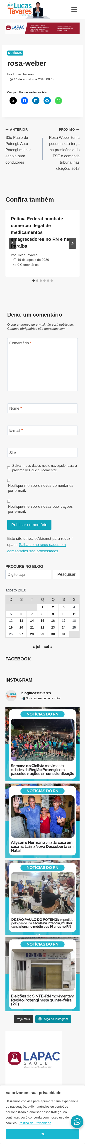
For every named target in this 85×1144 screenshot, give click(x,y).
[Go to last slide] (12, 243)
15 (42, 620)
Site (12, 453)
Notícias (15, 53)
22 (42, 627)
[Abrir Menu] (74, 9)
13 (21, 620)
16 (53, 620)
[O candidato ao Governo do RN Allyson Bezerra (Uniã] (42, 821)
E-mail (16, 430)
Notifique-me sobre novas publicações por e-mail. (40, 509)
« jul (36, 646)
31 (64, 634)
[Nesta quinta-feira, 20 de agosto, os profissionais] (42, 974)
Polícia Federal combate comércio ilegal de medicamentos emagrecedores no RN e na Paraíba (40, 232)
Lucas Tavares (23, 74)
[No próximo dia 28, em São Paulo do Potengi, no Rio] (42, 897)
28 (32, 634)
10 (64, 614)
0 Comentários (28, 264)
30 (53, 634)
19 (11, 627)
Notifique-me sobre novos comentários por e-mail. (40, 488)
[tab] (33, 280)
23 (53, 627)
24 (64, 627)
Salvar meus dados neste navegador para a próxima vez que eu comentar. (44, 468)
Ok (43, 1134)
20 (21, 627)
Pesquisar (66, 574)
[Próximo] (72, 243)
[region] (42, 1114)
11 (74, 614)
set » (48, 646)
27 (21, 634)
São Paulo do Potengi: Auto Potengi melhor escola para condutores (18, 146)
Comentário (20, 343)
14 (32, 620)
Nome (15, 408)
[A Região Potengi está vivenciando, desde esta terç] (42, 744)
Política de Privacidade (35, 1123)
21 (32, 627)
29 (42, 634)
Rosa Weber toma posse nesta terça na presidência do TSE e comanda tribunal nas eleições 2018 (64, 149)
